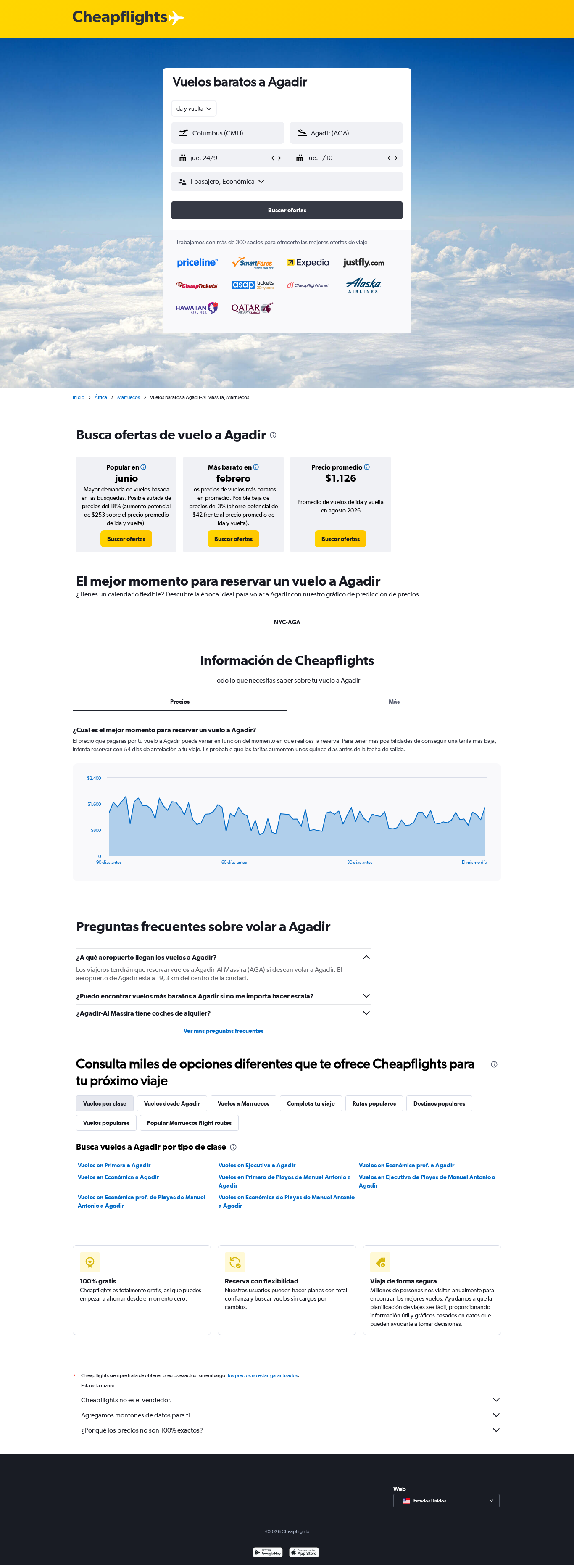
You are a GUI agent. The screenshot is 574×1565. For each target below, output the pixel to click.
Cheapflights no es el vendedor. (126, 1400)
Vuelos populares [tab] (106, 1122)
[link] (126, 538)
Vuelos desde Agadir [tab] (172, 1103)
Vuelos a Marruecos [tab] (243, 1103)
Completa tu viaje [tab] (311, 1103)
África (101, 397)
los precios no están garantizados (263, 1375)
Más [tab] (394, 701)
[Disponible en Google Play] (268, 1553)
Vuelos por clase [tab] (104, 1103)
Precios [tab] (180, 701)
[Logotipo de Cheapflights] (120, 18)
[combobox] (194, 108)
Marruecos (128, 397)
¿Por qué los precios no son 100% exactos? (142, 1430)
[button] (224, 158)
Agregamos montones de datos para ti (135, 1415)
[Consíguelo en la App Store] (304, 1553)
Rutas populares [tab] (374, 1103)
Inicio (78, 397)
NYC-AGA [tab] (287, 622)
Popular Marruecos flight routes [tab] (189, 1122)
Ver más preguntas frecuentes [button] (223, 1030)
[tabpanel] (287, 811)
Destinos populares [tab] (439, 1103)
